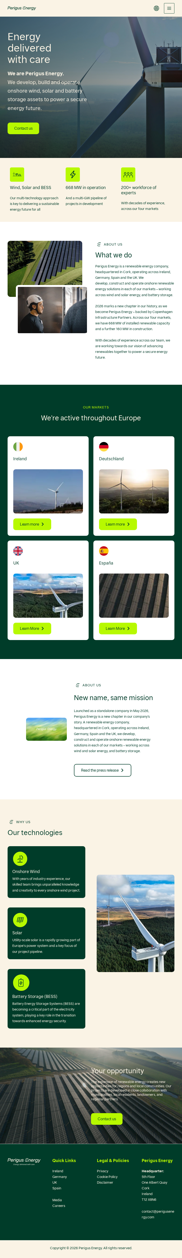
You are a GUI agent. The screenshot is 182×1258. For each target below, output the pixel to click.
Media (57, 1200)
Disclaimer (105, 1182)
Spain (56, 1188)
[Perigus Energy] (22, 8)
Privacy (102, 1171)
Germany (59, 1177)
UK (54, 1182)
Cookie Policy (107, 1177)
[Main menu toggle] (169, 8)
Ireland (57, 1171)
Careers (58, 1206)
